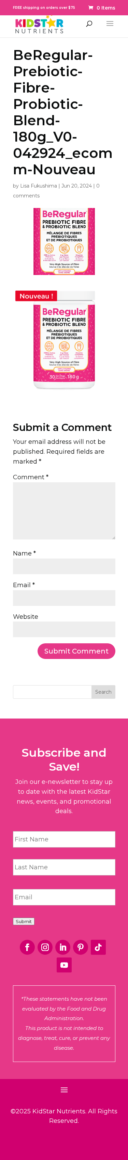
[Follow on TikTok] (98, 947)
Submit (24, 921)
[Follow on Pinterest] (80, 947)
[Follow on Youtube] (64, 964)
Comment (30, 477)
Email (24, 585)
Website (25, 617)
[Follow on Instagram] (45, 947)
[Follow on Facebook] (27, 947)
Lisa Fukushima (38, 186)
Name (24, 553)
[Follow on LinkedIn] (62, 947)
